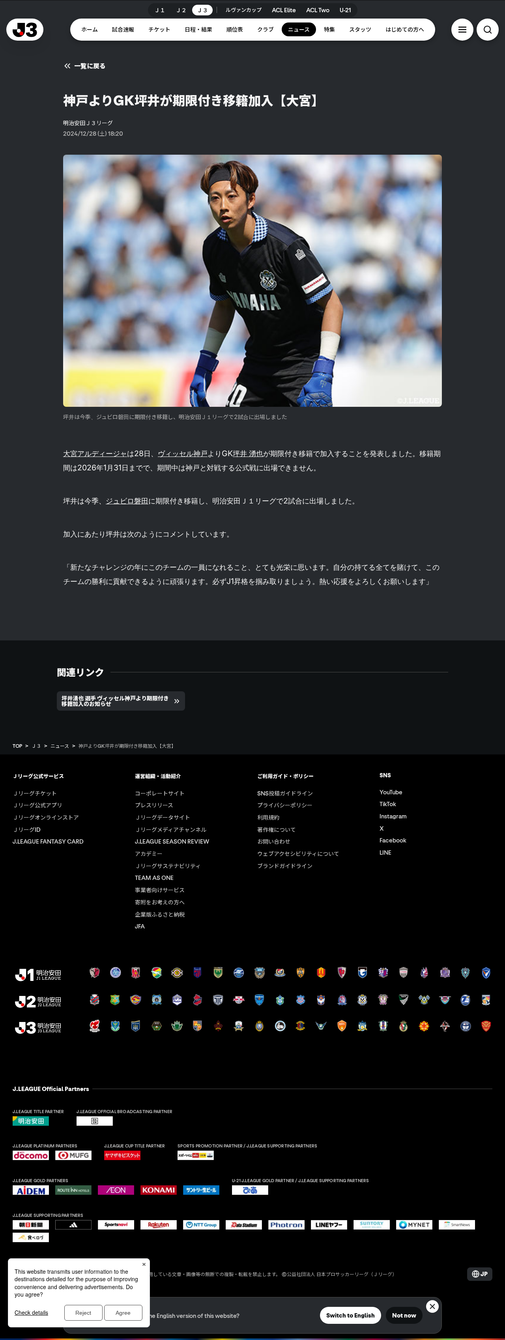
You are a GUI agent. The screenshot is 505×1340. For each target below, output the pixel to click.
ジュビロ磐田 (127, 500)
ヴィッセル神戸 (183, 453)
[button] (462, 30)
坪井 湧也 (248, 453)
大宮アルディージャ (95, 453)
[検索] (488, 30)
